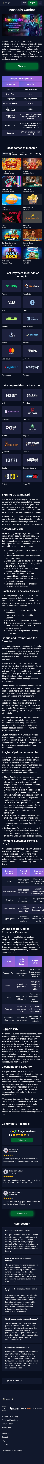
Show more (22, 1213)
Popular (5, 154)
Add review (22, 1140)
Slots (36, 154)
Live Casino (14, 153)
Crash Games (24, 153)
